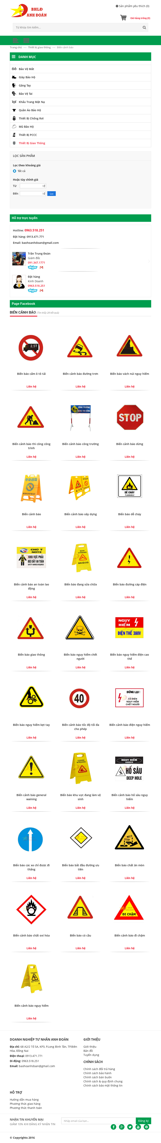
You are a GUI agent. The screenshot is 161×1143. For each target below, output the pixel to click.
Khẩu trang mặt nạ (32, 102)
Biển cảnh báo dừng (129, 444)
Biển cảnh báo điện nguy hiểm (129, 725)
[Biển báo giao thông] (31, 627)
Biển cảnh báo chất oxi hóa (31, 935)
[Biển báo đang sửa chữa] (80, 557)
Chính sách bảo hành (97, 1073)
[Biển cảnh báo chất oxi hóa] (31, 908)
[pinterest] (146, 1127)
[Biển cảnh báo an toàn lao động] (31, 557)
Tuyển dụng (91, 1055)
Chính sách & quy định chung (103, 1081)
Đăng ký (143, 1121)
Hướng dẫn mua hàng (24, 1099)
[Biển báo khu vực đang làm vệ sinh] (80, 768)
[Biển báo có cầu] (80, 908)
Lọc (52, 193)
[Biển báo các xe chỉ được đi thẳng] (31, 838)
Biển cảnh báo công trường (80, 444)
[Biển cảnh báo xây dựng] (80, 487)
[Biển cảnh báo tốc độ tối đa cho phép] (80, 698)
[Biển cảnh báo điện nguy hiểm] (129, 698)
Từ (14, 186)
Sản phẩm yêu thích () (133, 6)
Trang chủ (16, 47)
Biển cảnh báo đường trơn (80, 374)
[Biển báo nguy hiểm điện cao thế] (129, 627)
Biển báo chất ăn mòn (129, 865)
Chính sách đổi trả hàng (99, 1069)
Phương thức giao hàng (25, 1104)
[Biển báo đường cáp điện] (129, 557)
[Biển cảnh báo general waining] (31, 768)
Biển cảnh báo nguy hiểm (31, 1005)
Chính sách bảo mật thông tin (103, 1085)
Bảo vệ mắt (26, 69)
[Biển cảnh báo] (31, 487)
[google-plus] (121, 1127)
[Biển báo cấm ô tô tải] (31, 347)
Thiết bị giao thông (39, 47)
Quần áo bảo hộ (30, 110)
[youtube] (138, 1127)
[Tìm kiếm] (144, 27)
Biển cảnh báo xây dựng (80, 514)
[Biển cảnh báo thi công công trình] (31, 417)
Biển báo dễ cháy (129, 514)
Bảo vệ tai (25, 94)
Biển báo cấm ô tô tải (31, 374)
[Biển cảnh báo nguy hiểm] (31, 978)
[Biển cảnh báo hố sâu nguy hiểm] (129, 768)
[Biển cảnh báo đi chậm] (129, 908)
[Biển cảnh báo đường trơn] (80, 347)
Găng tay (25, 85)
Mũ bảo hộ (26, 126)
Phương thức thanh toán (26, 1108)
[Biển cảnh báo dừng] (129, 417)
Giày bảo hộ (27, 77)
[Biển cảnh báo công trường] (80, 417)
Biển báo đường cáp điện (129, 584)
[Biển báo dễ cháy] (129, 487)
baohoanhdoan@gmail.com (37, 1066)
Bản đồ (88, 1051)
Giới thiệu (89, 1046)
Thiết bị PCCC (28, 135)
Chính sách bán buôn (97, 1077)
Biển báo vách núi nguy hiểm (129, 374)
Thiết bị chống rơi (31, 118)
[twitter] (130, 1127)
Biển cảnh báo (31, 514)
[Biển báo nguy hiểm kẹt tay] (31, 698)
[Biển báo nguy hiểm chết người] (80, 627)
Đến (15, 193)
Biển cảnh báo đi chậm (129, 935)
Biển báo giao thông (31, 654)
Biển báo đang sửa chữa (80, 584)
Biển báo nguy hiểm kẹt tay (31, 725)
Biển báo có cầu (80, 935)
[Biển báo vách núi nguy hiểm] (129, 347)
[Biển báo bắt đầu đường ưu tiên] (80, 838)
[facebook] (113, 1127)
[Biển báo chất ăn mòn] (129, 838)
